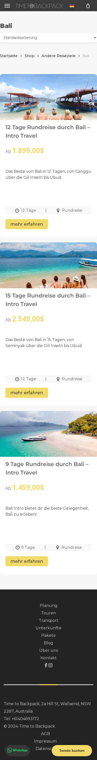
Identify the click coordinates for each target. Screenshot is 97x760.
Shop (30, 56)
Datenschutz (49, 748)
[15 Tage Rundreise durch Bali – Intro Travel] (48, 273)
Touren (48, 613)
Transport (48, 620)
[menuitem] (71, 5)
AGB (45, 733)
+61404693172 (25, 718)
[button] (7, 5)
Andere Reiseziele (59, 56)
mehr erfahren (26, 224)
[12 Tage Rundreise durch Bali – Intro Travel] (48, 105)
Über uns (48, 650)
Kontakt (49, 658)
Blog (48, 643)
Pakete (48, 635)
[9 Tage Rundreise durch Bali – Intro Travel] (48, 442)
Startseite (9, 56)
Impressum (45, 741)
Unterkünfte (48, 628)
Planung (48, 605)
